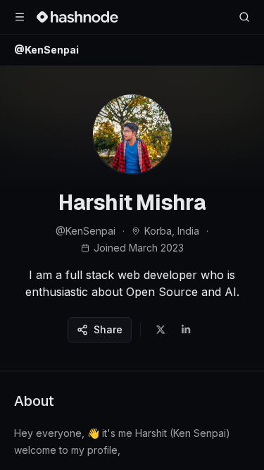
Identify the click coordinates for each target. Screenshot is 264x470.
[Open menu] (19, 17)
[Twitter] (160, 330)
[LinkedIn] (186, 330)
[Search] (244, 17)
